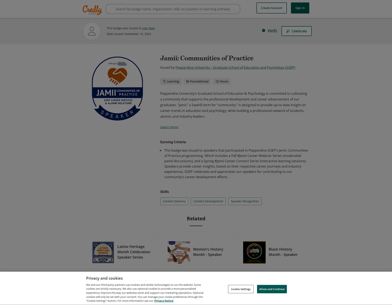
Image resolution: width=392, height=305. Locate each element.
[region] (196, 288)
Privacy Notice (164, 301)
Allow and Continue (272, 289)
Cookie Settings (241, 289)
